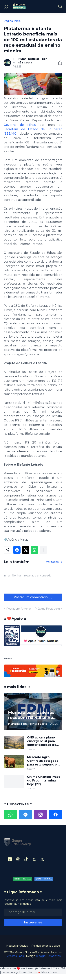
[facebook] (55, 814)
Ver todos (52, 562)
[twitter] (42, 859)
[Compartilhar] (58, 62)
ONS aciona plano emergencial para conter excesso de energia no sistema (42, 741)
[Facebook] (17, 550)
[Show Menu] (5, 6)
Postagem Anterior (18, 608)
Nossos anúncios (17, 945)
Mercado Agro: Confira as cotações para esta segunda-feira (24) (42, 761)
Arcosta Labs (15, 956)
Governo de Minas (20, 125)
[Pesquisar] (60, 6)
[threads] (18, 859)
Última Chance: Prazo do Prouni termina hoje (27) (43, 780)
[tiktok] (26, 859)
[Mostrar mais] (43, 550)
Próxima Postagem (47, 608)
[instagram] (40, 814)
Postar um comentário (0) (33, 597)
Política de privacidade (45, 945)
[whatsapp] (10, 814)
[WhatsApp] (34, 550)
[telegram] (25, 814)
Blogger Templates (48, 956)
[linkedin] (10, 859)
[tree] (34, 859)
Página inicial (12, 21)
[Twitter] (25, 550)
